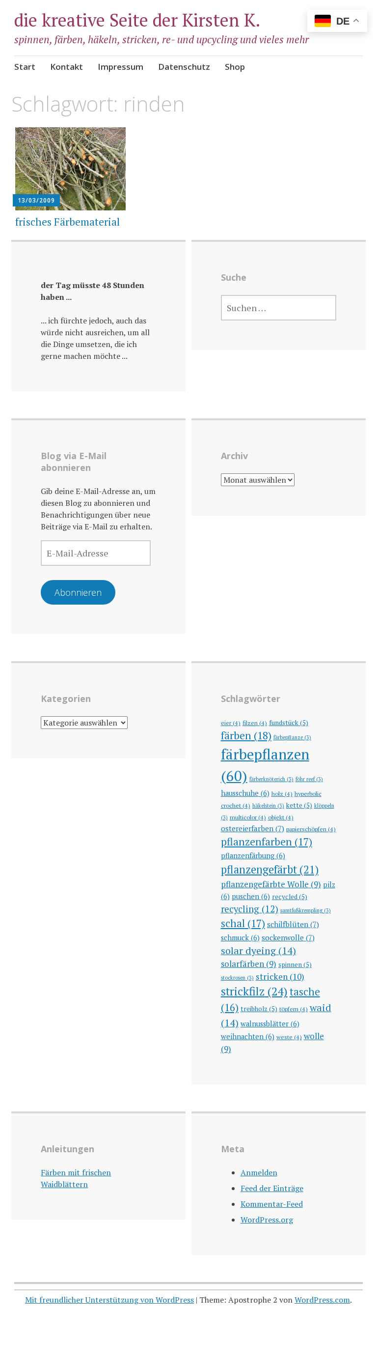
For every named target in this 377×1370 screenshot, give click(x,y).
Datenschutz (184, 66)
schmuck (240, 937)
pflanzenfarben (266, 841)
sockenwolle (288, 937)
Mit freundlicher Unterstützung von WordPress (109, 1299)
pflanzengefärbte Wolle (271, 884)
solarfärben (248, 963)
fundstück (288, 722)
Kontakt (66, 66)
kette (299, 805)
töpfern (293, 1009)
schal (243, 923)
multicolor (248, 817)
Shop (235, 66)
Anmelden (259, 1172)
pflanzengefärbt (270, 869)
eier (231, 723)
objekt (281, 817)
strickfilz (254, 991)
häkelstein (268, 805)
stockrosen (237, 977)
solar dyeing (258, 950)
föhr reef (309, 779)
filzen (254, 723)
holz (282, 793)
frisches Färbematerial (67, 222)
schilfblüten (293, 924)
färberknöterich (271, 779)
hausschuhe (245, 793)
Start (24, 66)
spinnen (295, 964)
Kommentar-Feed (272, 1203)
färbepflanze (292, 737)
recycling (249, 909)
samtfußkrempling (305, 910)
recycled (289, 896)
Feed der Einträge (272, 1188)
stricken (280, 976)
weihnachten (247, 1036)
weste (289, 1037)
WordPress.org (267, 1219)
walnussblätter (270, 1023)
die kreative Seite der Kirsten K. (137, 19)
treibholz (259, 1008)
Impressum (120, 66)
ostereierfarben (252, 828)
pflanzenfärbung (253, 855)
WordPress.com (322, 1299)
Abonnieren (78, 592)
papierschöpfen (311, 829)
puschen (251, 896)
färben (246, 735)
